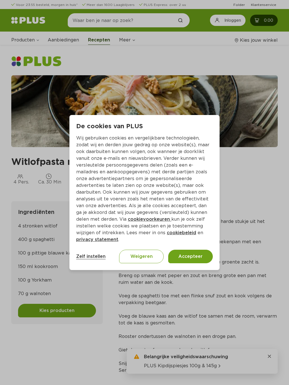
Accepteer (190, 256)
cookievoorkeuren (149, 219)
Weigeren (141, 256)
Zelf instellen (91, 256)
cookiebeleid (181, 232)
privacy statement (97, 239)
